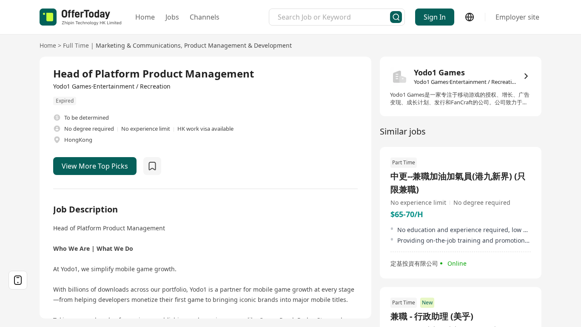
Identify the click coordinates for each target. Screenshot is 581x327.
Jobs (172, 17)
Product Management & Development (238, 45)
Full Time (76, 45)
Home (145, 17)
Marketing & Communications (138, 45)
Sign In (435, 17)
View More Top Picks (95, 166)
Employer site (517, 17)
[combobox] (334, 17)
